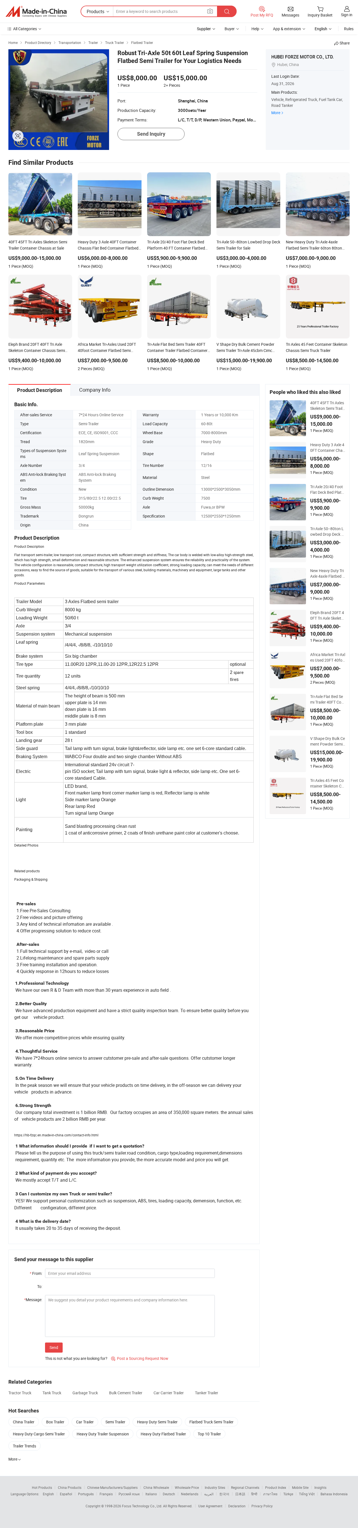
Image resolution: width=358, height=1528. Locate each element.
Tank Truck (52, 1392)
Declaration (237, 1506)
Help (255, 28)
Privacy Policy (262, 1506)
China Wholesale (156, 1487)
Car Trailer (85, 1421)
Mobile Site (300, 1487)
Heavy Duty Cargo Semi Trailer (39, 1434)
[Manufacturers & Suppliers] (36, 11)
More (275, 112)
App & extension (287, 28)
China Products (69, 1487)
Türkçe (288, 1494)
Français (106, 1494)
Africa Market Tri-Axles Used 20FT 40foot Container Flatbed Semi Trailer (327, 657)
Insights (320, 1487)
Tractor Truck (19, 1392)
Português (86, 1494)
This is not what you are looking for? (76, 1358)
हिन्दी (254, 1494)
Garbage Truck (85, 1392)
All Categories (25, 28)
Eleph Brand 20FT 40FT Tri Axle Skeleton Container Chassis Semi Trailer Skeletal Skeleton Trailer (327, 615)
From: (36, 1273)
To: (39, 1286)
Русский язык (129, 1494)
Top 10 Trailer (209, 1434)
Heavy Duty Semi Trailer (157, 1421)
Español (66, 1494)
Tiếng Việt (307, 1494)
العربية (208, 1494)
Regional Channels (245, 1487)
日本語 (240, 1494)
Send (54, 1347)
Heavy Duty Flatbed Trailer (163, 1434)
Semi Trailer (115, 1421)
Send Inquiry (151, 134)
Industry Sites (215, 1487)
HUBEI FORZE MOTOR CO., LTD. (302, 57)
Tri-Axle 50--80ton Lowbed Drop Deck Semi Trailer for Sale (327, 531)
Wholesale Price (187, 1487)
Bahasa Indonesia (334, 1494)
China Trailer (23, 1421)
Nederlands (189, 1494)
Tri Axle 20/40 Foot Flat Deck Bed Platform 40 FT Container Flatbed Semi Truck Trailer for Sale (327, 489)
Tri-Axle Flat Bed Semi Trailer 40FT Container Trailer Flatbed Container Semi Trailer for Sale (327, 699)
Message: (33, 1299)
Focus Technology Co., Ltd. (142, 1506)
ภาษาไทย (270, 1494)
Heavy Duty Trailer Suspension (103, 1434)
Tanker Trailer (206, 1392)
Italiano (151, 1494)
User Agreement (210, 1506)
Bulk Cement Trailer (125, 1392)
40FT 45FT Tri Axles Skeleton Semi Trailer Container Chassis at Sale (327, 405)
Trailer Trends (24, 1446)
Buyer (230, 28)
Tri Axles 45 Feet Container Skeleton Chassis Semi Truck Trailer (327, 783)
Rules (349, 28)
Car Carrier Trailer (169, 1392)
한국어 (224, 1494)
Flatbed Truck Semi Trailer (211, 1421)
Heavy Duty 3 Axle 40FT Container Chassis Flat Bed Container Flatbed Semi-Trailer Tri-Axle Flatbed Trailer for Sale (327, 447)
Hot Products (42, 1487)
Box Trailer (55, 1421)
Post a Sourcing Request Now (139, 1358)
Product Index (275, 1487)
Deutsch (169, 1494)
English (48, 1494)
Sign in (346, 14)
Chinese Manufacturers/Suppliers (112, 1487)
